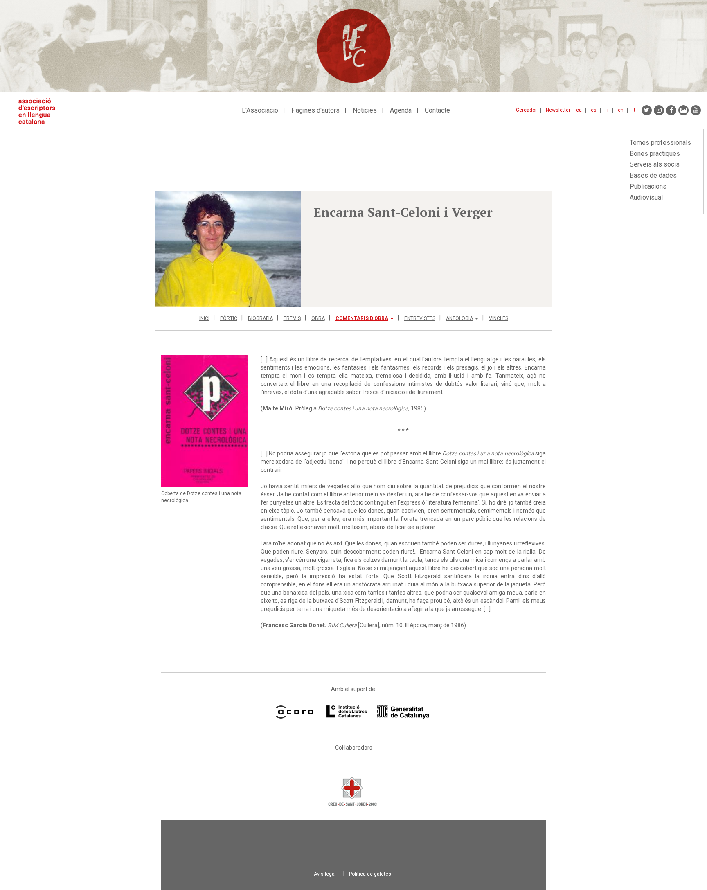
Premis (292, 318)
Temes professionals (660, 142)
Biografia (260, 318)
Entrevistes (419, 318)
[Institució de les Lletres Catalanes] (377, 712)
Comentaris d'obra (361, 318)
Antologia (459, 318)
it (634, 110)
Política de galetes (370, 874)
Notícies (365, 110)
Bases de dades (653, 175)
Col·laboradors (353, 747)
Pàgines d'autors (315, 110)
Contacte (437, 110)
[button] (228, 249)
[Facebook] (671, 110)
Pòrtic (228, 318)
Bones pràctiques (655, 154)
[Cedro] (294, 712)
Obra (318, 318)
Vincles (498, 318)
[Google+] (683, 110)
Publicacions (648, 186)
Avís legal (325, 874)
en (621, 110)
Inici (204, 318)
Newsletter (558, 110)
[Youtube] (696, 110)
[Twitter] (647, 110)
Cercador (526, 110)
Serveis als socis (655, 164)
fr (607, 110)
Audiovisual (646, 197)
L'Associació (260, 110)
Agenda (401, 110)
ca (579, 110)
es (594, 110)
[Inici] (39, 111)
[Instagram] (659, 110)
